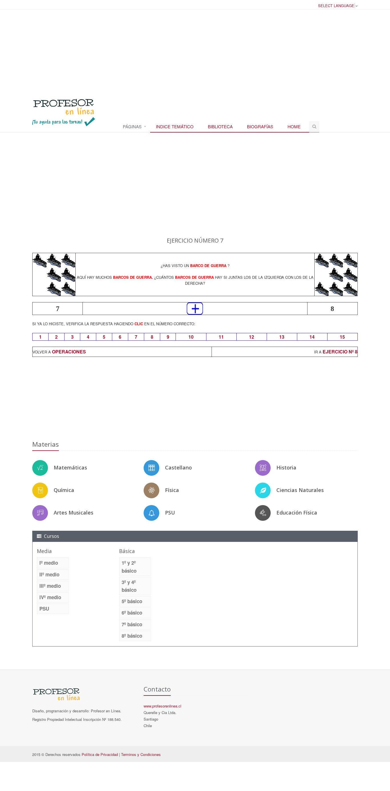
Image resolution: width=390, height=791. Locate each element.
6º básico (132, 612)
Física (172, 490)
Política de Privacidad (100, 754)
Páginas (132, 126)
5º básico (132, 601)
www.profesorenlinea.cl (162, 706)
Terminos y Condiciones (141, 754)
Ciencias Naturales (300, 490)
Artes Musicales (73, 512)
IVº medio (50, 597)
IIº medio (49, 574)
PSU (170, 512)
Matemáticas (70, 467)
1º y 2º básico (129, 566)
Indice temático (175, 126)
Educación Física (296, 512)
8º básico (132, 635)
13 (281, 337)
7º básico (132, 624)
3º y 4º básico (129, 586)
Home (294, 126)
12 (251, 337)
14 (312, 337)
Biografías (260, 126)
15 (342, 337)
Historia (286, 467)
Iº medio (48, 562)
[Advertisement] (195, 51)
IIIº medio (50, 585)
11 (221, 337)
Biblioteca (220, 126)
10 (191, 337)
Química (64, 490)
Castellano (178, 467)
